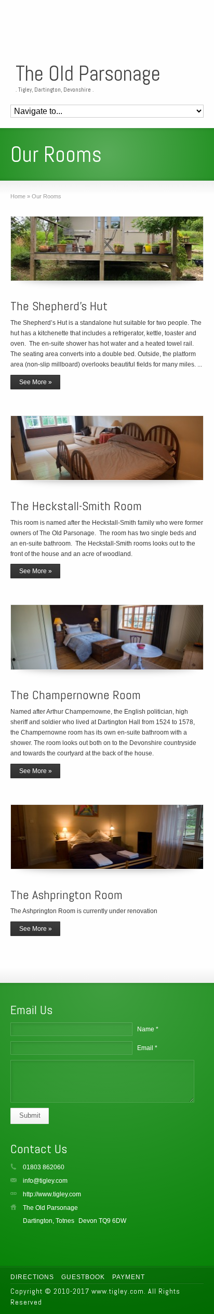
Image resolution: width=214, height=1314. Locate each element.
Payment (128, 1277)
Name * (147, 1029)
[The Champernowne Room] (106, 636)
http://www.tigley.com (52, 1194)
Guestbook (83, 1277)
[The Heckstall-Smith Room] (106, 448)
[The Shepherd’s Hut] (106, 248)
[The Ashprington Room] (106, 836)
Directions (32, 1277)
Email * (147, 1048)
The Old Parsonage (88, 73)
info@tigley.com (45, 1180)
